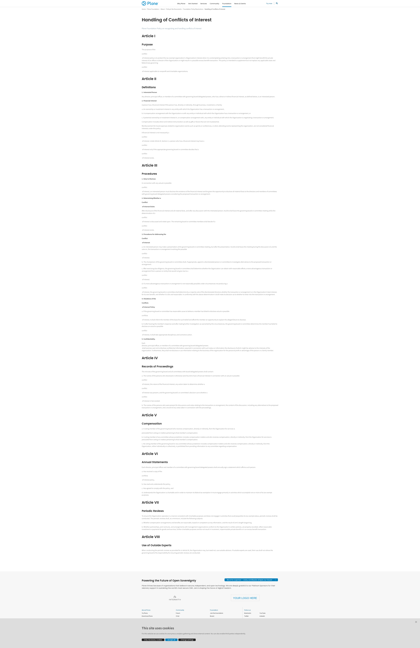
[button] (251, 579)
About (163, 9)
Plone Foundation (153, 9)
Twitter (246, 616)
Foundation (214, 610)
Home (144, 9)
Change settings (187, 640)
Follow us (247, 610)
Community (180, 610)
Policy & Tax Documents (174, 9)
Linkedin (262, 616)
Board (212, 616)
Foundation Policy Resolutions (193, 9)
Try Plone (145, 613)
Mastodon (247, 613)
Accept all (171, 640)
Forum (178, 613)
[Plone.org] (150, 3)
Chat (177, 616)
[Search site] (276, 3)
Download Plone (147, 616)
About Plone (146, 610)
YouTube (262, 613)
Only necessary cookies (153, 640)
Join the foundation (216, 613)
